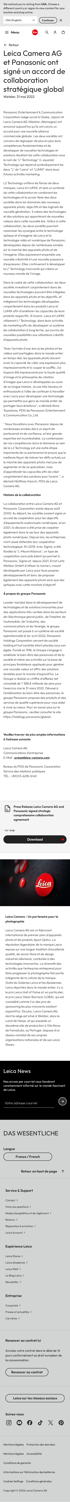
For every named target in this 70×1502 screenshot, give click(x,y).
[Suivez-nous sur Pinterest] (61, 1422)
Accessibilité (34, 1453)
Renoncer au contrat (27, 1372)
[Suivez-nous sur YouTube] (19, 1422)
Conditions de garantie (17, 1463)
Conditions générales (39, 1481)
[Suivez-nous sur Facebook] (29, 1422)
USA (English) (13, 20)
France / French (28, 1156)
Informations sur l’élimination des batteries (29, 1472)
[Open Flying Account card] (55, 32)
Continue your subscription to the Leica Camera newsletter (62, 1101)
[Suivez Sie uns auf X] (50, 1422)
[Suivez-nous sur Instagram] (8, 1422)
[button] (63, 1171)
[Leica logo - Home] (35, 32)
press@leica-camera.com (32, 758)
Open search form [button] (46, 32)
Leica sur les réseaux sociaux (35, 1398)
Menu (15, 32)
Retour (14, 45)
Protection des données (41, 1444)
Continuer (48, 20)
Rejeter (61, 20)
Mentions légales (13, 1444)
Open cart (63, 32)
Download (35, 839)
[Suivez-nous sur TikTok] (40, 1422)
